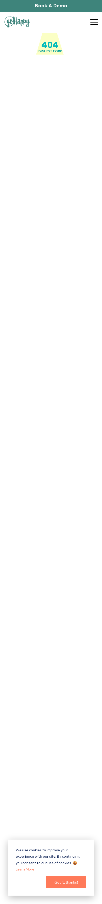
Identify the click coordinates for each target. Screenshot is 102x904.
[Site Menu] (96, 24)
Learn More (25, 869)
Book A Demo (51, 5)
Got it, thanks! (66, 882)
